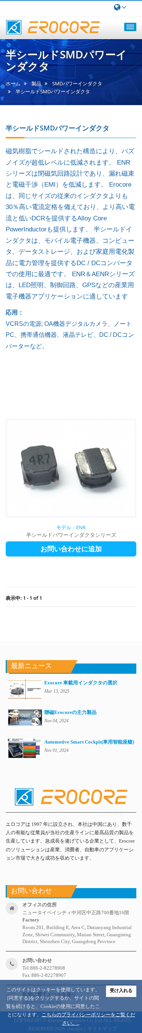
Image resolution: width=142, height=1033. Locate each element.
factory (30, 920)
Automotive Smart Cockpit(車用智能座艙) (89, 742)
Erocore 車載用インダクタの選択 (80, 683)
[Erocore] (53, 27)
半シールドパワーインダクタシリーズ (71, 534)
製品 (36, 83)
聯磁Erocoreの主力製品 (70, 712)
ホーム (13, 83)
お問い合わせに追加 (71, 549)
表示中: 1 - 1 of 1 (24, 597)
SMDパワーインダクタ (77, 83)
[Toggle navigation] (130, 27)
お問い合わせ (37, 960)
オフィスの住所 (39, 904)
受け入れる (121, 990)
